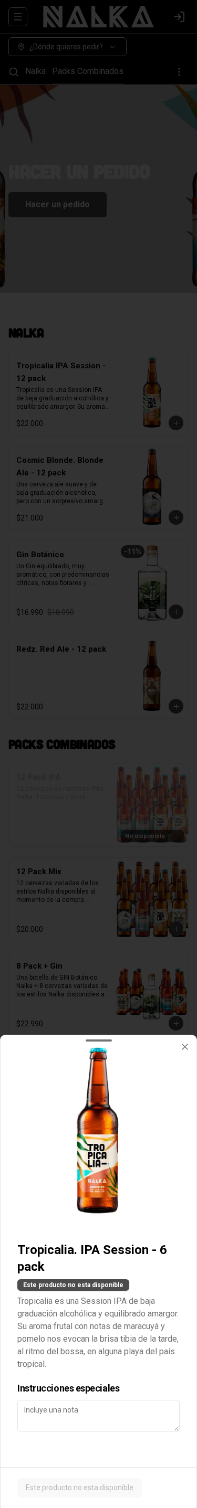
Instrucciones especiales (68, 1388)
